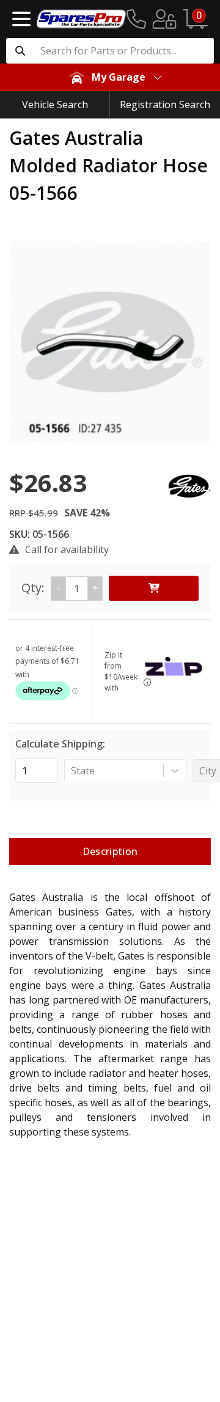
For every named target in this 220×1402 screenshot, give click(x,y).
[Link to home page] (81, 19)
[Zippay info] (147, 682)
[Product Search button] (20, 51)
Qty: (59, 587)
